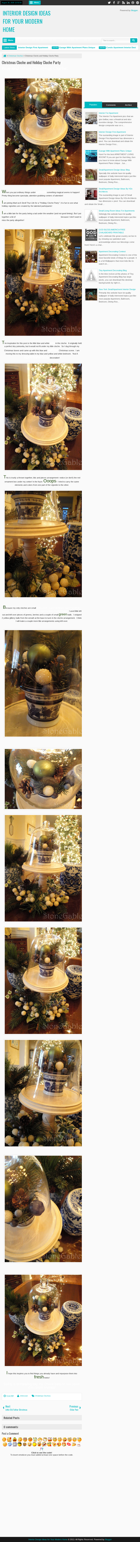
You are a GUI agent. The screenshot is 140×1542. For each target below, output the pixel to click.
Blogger (134, 10)
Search (133, 40)
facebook (114, 2)
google (118, 2)
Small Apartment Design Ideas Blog (114, 170)
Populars (93, 105)
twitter (109, 2)
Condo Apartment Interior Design (100, 47)
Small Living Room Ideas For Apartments (117, 211)
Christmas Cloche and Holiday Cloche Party (31, 62)
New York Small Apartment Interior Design (117, 289)
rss (123, 2)
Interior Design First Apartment (112, 132)
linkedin (128, 2)
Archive (128, 105)
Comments (111, 105)
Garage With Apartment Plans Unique (55, 47)
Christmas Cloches (42, 1396)
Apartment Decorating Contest (112, 251)
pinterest (137, 2)
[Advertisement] (111, 76)
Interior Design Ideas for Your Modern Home (26, 21)
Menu (36, 2)
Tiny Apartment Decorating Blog (113, 270)
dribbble (133, 2)
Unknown (24, 1396)
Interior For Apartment (108, 113)
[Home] (4, 56)
